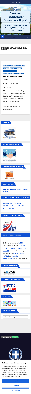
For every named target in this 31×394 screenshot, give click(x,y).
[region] (15, 377)
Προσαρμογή (15, 385)
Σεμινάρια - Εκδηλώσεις (15, 68)
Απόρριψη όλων (15, 390)
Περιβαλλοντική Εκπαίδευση (18, 65)
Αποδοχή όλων (15, 381)
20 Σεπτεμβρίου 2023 (11, 83)
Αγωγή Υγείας (6, 65)
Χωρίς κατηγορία (19, 73)
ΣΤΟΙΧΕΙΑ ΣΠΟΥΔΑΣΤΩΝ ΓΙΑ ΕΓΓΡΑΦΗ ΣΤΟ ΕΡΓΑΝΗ (14, 248)
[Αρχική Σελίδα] (2, 36)
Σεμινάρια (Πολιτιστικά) (8, 73)
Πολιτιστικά (6, 68)
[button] (27, 37)
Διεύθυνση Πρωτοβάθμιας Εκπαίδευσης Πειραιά (15, 17)
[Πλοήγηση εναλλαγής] (14, 36)
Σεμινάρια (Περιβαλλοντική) (9, 70)
